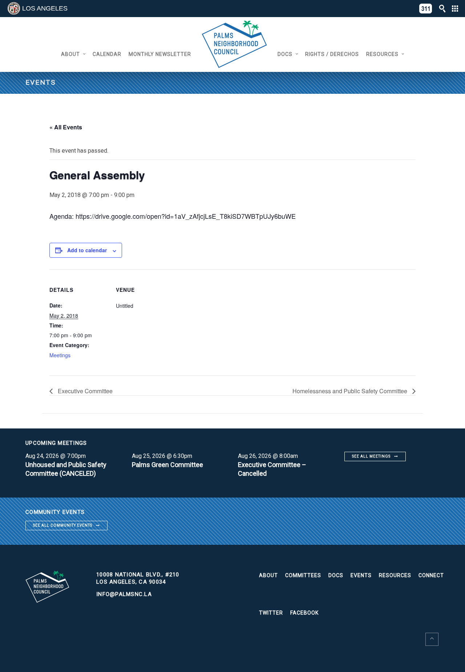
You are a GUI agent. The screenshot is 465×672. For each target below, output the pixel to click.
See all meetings (371, 456)
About (70, 54)
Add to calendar (87, 250)
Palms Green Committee (167, 464)
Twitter (271, 613)
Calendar (107, 54)
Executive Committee (84, 391)
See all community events (62, 525)
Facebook (304, 613)
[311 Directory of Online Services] (425, 8)
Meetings (59, 355)
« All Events (65, 127)
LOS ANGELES (45, 8)
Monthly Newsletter (160, 54)
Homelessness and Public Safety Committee (350, 391)
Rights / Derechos (332, 54)
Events (361, 575)
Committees (303, 575)
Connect (431, 575)
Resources (382, 54)
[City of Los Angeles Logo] (13, 8)
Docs (285, 54)
